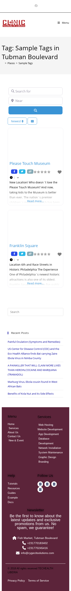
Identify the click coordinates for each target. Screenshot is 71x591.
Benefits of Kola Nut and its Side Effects (31, 393)
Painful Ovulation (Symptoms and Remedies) (34, 342)
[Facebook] (35, 5)
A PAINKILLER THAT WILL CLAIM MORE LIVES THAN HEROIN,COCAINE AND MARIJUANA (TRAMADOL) (34, 370)
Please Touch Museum (29, 163)
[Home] (3, 63)
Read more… (35, 201)
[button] (35, 177)
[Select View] (32, 121)
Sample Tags (26, 63)
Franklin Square (23, 245)
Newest (16, 121)
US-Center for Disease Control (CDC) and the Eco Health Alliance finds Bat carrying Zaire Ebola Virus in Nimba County (33, 353)
